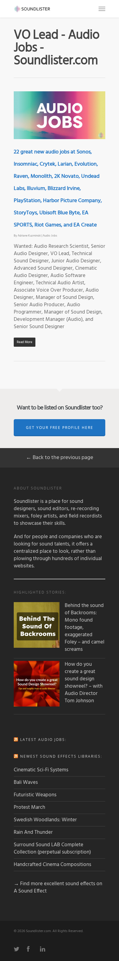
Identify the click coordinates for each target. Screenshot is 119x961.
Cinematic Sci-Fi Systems (41, 770)
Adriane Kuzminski (29, 235)
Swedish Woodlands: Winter (45, 820)
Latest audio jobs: (43, 739)
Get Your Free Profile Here (59, 427)
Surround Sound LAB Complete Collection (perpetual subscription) (52, 848)
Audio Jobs (50, 235)
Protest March (29, 807)
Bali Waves (26, 782)
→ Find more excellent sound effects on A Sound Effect (58, 887)
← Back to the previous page (59, 457)
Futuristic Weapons (35, 795)
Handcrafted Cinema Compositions (52, 865)
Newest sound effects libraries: (61, 756)
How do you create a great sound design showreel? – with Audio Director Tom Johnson (84, 683)
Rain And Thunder (33, 832)
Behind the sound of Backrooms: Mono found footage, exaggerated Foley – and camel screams (84, 627)
